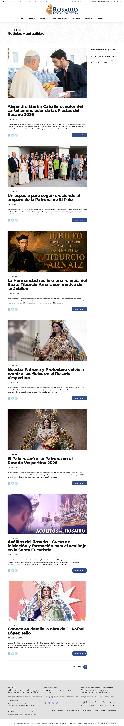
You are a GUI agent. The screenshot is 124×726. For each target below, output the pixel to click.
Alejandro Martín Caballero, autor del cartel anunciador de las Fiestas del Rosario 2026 (45, 110)
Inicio (22, 18)
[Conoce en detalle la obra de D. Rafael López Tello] (47, 601)
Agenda (14, 277)
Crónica (15, 192)
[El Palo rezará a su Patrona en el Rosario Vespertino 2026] (47, 429)
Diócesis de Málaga (57, 710)
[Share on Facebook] (9, 135)
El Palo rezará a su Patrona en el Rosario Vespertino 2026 (40, 460)
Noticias (32, 18)
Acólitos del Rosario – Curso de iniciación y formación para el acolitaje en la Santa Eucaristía (47, 545)
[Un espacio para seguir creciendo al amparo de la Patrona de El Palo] (47, 166)
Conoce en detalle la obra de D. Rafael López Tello (46, 630)
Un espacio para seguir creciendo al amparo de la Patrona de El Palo (44, 197)
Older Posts (77, 666)
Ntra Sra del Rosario (60, 18)
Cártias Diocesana (87, 710)
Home (15, 30)
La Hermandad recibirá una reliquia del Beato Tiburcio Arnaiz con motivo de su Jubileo (47, 284)
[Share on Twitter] (12, 135)
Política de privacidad (110, 723)
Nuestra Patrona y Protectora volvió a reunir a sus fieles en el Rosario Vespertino (46, 373)
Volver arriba (112, 710)
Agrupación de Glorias (72, 710)
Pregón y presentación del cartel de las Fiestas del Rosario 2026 (103, 62)
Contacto (100, 18)
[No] (122, 723)
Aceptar (101, 723)
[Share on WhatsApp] (16, 135)
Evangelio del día (100, 710)
